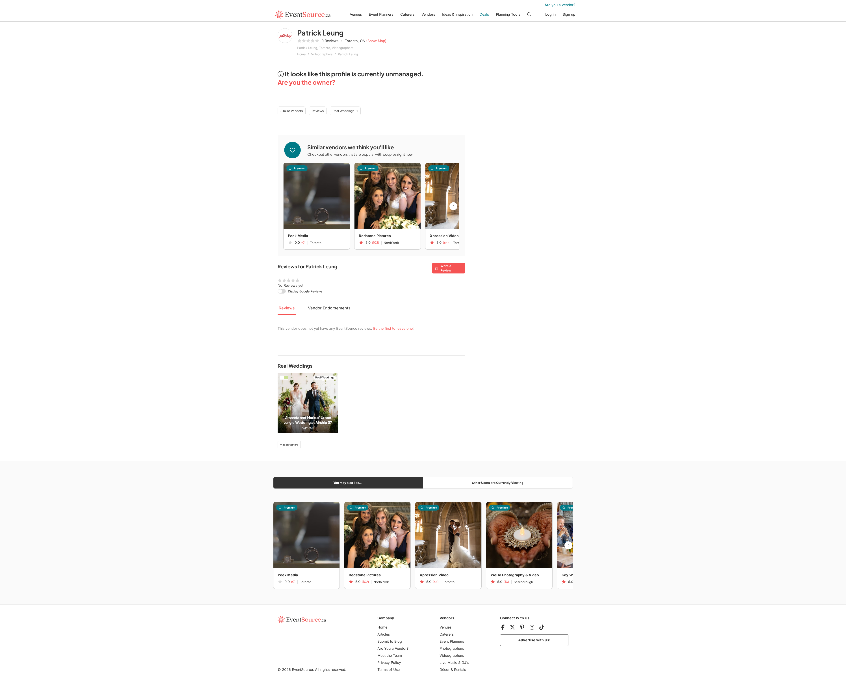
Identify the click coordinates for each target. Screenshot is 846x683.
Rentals (460, 669)
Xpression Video (444, 236)
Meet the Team (389, 655)
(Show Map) (376, 41)
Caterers (407, 14)
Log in (550, 14)
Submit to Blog (389, 641)
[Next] (453, 206)
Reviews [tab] (287, 308)
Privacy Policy (389, 662)
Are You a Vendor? (392, 648)
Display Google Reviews (305, 291)
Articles (383, 634)
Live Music (448, 662)
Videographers (321, 54)
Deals (484, 14)
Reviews (318, 111)
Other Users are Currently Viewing (497, 483)
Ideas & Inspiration (457, 14)
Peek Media (298, 236)
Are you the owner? (306, 82)
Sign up (569, 14)
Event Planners (381, 14)
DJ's (465, 662)
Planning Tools (508, 14)
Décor (445, 669)
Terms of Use (388, 669)
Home (301, 54)
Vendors (428, 14)
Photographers (452, 648)
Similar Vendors (291, 111)
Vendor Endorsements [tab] (329, 308)
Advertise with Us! (534, 640)
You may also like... (347, 483)
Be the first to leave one (393, 328)
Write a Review (445, 268)
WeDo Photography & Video (515, 575)
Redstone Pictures (375, 236)
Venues (356, 14)
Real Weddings (345, 111)
